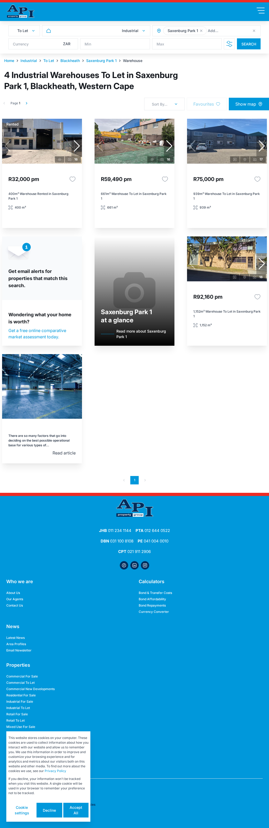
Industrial (28, 60)
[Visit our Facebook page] (124, 565)
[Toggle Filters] (229, 43)
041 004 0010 (153, 541)
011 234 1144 (115, 530)
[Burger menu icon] (260, 10)
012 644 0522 (153, 530)
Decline (49, 810)
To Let (48, 60)
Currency (21, 44)
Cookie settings (22, 810)
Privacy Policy (55, 771)
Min (88, 44)
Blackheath (70, 60)
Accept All (76, 810)
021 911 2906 (134, 551)
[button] (201, 31)
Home (9, 60)
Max (160, 44)
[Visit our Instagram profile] (145, 565)
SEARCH (248, 44)
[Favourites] (72, 179)
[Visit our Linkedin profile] (134, 565)
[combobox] (236, 31)
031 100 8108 (117, 541)
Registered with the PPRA (25, 767)
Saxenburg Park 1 (101, 60)
